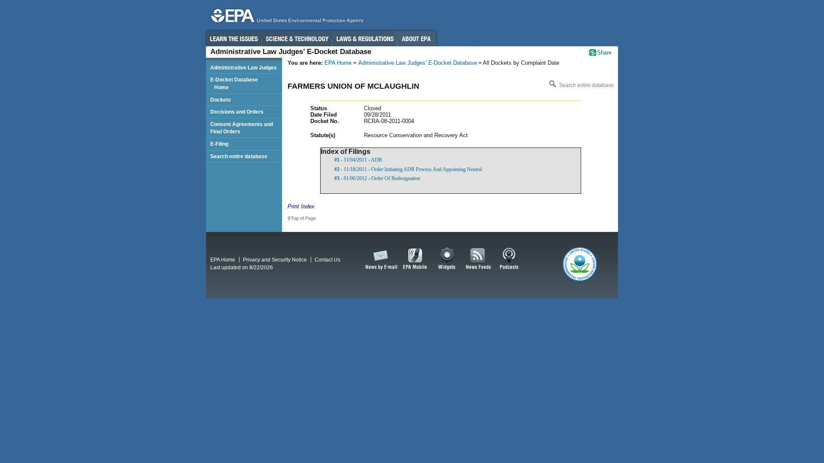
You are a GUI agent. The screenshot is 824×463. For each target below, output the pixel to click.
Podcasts (509, 259)
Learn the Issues (233, 38)
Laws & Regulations (365, 38)
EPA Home (337, 63)
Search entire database (586, 85)
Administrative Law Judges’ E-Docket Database (417, 63)
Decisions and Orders (237, 111)
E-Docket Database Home (234, 83)
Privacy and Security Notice (275, 259)
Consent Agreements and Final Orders (241, 128)
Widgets (447, 259)
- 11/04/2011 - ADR (358, 160)
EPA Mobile (415, 259)
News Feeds (478, 259)
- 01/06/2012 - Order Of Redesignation (377, 178)
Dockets (220, 99)
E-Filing (219, 144)
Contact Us (327, 259)
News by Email (379, 259)
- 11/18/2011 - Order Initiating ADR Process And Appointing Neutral (408, 169)
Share (604, 52)
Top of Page (303, 218)
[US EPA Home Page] (286, 17)
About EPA (417, 38)
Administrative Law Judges (243, 67)
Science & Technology (297, 38)
